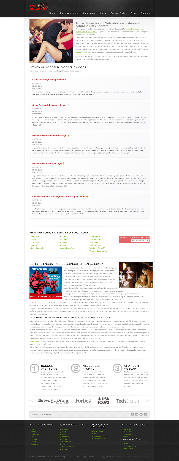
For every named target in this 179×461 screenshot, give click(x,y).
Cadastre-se (89, 13)
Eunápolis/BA (34, 245)
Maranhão (65, 437)
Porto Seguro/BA (95, 239)
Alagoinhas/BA (34, 237)
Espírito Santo (128, 429)
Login (103, 13)
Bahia (64, 432)
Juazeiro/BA (63, 245)
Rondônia (34, 439)
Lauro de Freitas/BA (66, 248)
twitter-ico (137, 414)
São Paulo (126, 437)
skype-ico (141, 414)
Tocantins (34, 444)
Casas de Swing (118, 13)
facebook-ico (132, 414)
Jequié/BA (63, 242)
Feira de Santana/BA (36, 248)
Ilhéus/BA (62, 237)
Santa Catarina (128, 449)
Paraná (125, 444)
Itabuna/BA (63, 239)
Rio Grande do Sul (129, 446)
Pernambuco (66, 442)
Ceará (64, 434)
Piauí (63, 444)
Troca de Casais (38, 6)
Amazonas (35, 434)
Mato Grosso (96, 436)
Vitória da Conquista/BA (98, 251)
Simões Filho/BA (95, 245)
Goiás (94, 434)
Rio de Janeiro (128, 434)
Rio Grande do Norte (69, 447)
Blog (133, 13)
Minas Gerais (127, 432)
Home (52, 13)
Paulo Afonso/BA (95, 237)
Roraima (34, 442)
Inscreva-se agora (35, 341)
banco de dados (81, 52)
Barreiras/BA (34, 239)
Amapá (33, 432)
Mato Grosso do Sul (99, 439)
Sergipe (64, 449)
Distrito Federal (97, 431)
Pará (32, 437)
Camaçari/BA (34, 242)
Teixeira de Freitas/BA (97, 248)
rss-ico (145, 414)
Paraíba (64, 439)
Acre (32, 429)
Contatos (145, 13)
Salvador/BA (94, 242)
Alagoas (64, 429)
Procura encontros (69, 13)
